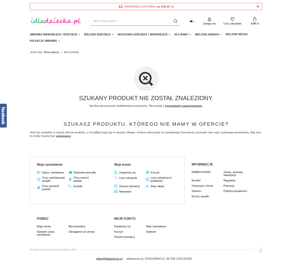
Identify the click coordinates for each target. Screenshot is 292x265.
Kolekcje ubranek (43, 40)
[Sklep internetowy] (259, 250)
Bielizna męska (237, 34)
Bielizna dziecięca (97, 34)
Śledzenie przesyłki (84, 172)
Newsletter (125, 191)
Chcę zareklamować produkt (53, 179)
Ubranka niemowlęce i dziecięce (53, 34)
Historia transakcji (129, 186)
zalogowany (63, 135)
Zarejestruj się (127, 172)
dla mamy (181, 34)
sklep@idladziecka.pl (109, 258)
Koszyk (155, 172)
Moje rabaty (157, 186)
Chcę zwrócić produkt (81, 179)
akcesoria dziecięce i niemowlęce (142, 34)
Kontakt (77, 186)
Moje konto (122, 164)
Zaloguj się (209, 23)
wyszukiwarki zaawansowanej (183, 105)
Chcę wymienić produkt (50, 188)
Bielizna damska (207, 34)
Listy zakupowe (232, 23)
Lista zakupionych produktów (161, 179)
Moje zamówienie (50, 164)
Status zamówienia (53, 172)
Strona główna (51, 52)
